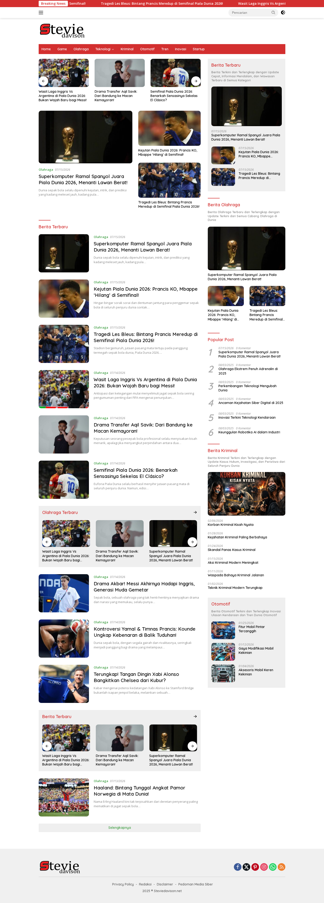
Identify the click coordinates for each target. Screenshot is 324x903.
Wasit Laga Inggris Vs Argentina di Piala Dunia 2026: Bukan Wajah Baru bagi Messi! (63, 95)
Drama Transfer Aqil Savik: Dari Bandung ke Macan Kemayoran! (116, 95)
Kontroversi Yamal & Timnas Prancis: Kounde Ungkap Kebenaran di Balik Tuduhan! (144, 632)
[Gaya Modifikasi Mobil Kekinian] (223, 652)
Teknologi (103, 49)
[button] (273, 12)
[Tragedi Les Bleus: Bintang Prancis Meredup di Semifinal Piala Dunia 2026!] (169, 180)
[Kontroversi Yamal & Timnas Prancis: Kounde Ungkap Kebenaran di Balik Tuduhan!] (64, 638)
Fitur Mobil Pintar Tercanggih (252, 629)
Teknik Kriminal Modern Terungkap (235, 588)
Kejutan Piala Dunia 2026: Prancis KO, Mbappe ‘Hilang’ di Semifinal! (167, 152)
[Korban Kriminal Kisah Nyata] (246, 494)
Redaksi (145, 884)
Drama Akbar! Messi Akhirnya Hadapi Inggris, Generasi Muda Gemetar (144, 587)
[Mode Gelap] (283, 13)
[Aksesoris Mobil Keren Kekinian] (223, 673)
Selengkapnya (119, 827)
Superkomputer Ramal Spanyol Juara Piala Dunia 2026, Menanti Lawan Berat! (83, 179)
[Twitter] (246, 867)
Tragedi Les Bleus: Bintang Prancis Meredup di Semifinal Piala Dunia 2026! (130, 3)
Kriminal (127, 49)
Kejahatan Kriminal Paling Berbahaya (237, 537)
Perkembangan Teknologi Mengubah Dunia (247, 388)
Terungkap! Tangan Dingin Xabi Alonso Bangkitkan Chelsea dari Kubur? (136, 677)
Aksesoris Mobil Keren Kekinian (256, 672)
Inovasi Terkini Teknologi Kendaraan (247, 417)
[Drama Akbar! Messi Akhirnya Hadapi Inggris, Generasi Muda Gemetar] (64, 593)
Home (46, 49)
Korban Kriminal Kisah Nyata (231, 525)
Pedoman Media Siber (195, 884)
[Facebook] (237, 867)
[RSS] (281, 867)
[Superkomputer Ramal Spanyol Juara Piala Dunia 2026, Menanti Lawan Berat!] (85, 137)
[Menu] (42, 13)
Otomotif (147, 49)
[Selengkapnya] (195, 512)
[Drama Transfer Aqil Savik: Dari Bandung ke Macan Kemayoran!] (120, 73)
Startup (199, 49)
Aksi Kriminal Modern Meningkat (233, 562)
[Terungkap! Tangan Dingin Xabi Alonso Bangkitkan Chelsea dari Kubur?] (64, 684)
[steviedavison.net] (62, 30)
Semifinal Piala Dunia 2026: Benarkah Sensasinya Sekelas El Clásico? (174, 95)
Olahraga (81, 49)
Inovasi (180, 49)
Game (62, 49)
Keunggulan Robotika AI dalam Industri (249, 432)
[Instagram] (264, 867)
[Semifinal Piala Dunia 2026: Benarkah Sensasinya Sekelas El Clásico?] (175, 73)
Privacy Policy (123, 884)
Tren (164, 49)
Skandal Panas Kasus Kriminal (231, 550)
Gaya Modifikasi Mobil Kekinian (256, 650)
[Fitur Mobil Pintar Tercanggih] (223, 630)
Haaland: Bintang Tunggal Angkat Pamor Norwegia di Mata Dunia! (139, 791)
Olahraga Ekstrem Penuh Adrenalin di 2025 (248, 371)
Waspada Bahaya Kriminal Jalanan (236, 575)
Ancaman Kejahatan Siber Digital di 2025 (250, 403)
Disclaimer (165, 884)
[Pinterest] (255, 867)
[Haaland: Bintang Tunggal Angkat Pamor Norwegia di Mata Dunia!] (64, 797)
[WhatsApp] (273, 867)
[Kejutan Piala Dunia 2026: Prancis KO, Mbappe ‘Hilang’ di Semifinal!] (169, 128)
